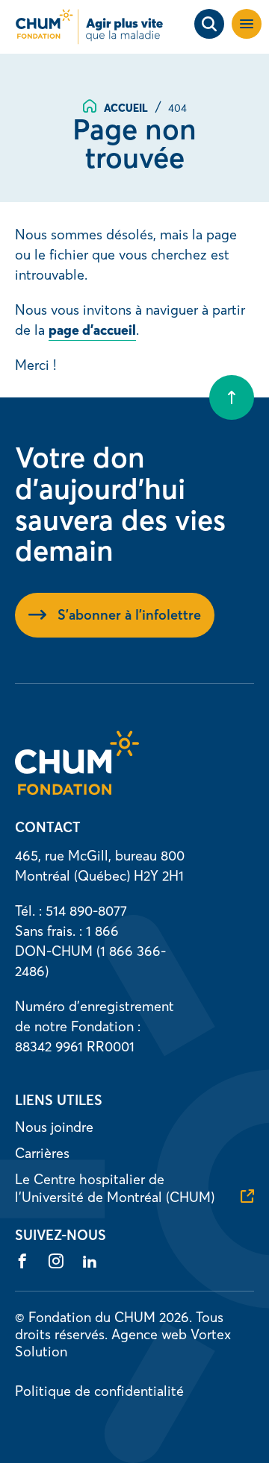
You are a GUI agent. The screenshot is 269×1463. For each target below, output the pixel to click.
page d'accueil (92, 330)
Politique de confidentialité (99, 1391)
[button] (247, 24)
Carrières (42, 1153)
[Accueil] (77, 790)
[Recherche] (209, 24)
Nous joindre (54, 1127)
